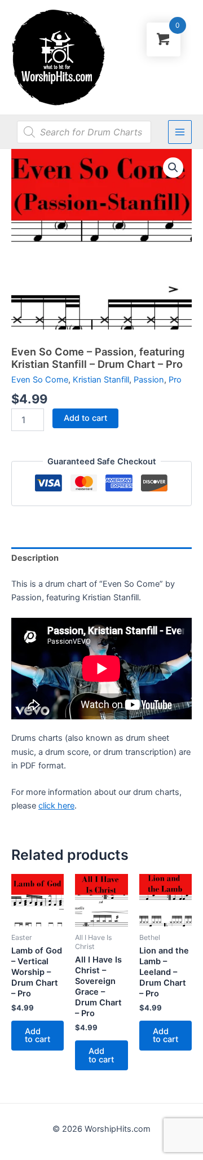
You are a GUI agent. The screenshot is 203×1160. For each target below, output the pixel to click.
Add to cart (85, 418)
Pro (175, 380)
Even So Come (39, 380)
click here (56, 806)
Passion (149, 380)
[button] (173, 167)
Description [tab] (35, 558)
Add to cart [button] (37, 1035)
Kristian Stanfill (101, 380)
